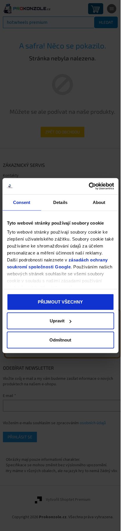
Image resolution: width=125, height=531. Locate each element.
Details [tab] (60, 202)
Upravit (57, 320)
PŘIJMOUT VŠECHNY (60, 301)
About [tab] (99, 202)
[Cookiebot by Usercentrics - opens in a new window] (88, 186)
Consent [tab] (22, 202)
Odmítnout (60, 339)
